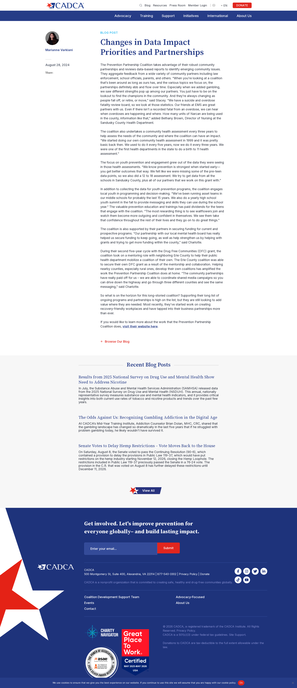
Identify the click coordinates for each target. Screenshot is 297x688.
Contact (90, 608)
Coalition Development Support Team (111, 597)
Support (168, 16)
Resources (160, 5)
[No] (292, 683)
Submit (168, 548)
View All (148, 490)
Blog (147, 5)
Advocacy (122, 16)
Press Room (177, 5)
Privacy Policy (188, 574)
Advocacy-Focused (190, 597)
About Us (244, 16)
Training (146, 16)
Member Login (197, 5)
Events (89, 603)
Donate (242, 5)
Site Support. (237, 634)
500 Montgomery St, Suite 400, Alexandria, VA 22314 (119, 574)
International (217, 16)
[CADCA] (65, 6)
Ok (241, 682)
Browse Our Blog (117, 341)
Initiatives (191, 16)
